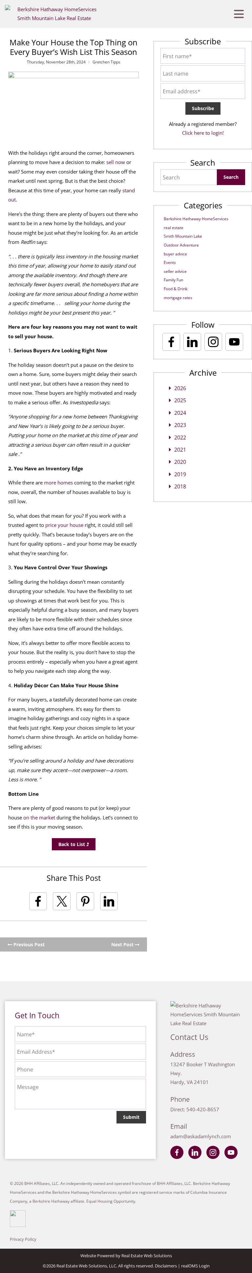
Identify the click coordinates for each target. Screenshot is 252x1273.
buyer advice (175, 254)
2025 (180, 400)
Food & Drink (175, 289)
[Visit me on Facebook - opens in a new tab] (171, 342)
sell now (115, 162)
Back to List (72, 844)
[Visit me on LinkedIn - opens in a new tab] (192, 342)
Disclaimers (166, 1266)
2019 (180, 474)
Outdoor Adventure (181, 245)
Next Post (123, 944)
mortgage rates (178, 297)
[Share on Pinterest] (85, 901)
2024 (180, 412)
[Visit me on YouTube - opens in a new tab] (234, 342)
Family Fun (173, 280)
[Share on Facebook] (38, 901)
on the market (39, 817)
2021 (180, 449)
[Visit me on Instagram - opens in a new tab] (213, 342)
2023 (180, 425)
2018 (180, 486)
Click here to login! (203, 133)
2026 (180, 388)
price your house (64, 525)
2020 (180, 461)
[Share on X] (62, 901)
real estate (173, 227)
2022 (180, 437)
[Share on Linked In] (109, 901)
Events (170, 262)
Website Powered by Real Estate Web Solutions (126, 1256)
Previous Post (28, 944)
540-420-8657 (202, 1109)
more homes (58, 482)
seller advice (175, 271)
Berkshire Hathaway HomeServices (196, 219)
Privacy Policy (23, 1239)
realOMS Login (195, 1266)
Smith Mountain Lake (183, 236)
